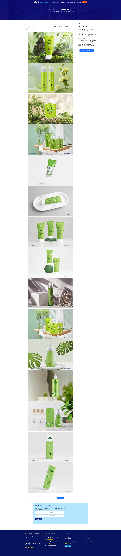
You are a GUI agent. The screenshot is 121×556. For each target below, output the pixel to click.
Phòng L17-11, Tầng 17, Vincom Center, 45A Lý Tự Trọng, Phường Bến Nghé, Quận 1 (51, 541)
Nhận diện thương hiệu (88, 537)
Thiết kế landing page (88, 541)
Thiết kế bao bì (54, 26)
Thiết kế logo (67, 537)
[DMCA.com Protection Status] (68, 543)
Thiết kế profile (87, 538)
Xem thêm (60, 498)
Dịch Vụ (58, 2)
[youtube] (51, 545)
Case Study (78, 2)
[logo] (32, 537)
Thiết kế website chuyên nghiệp (70, 541)
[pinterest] (53, 545)
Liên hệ (85, 2)
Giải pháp (63, 2)
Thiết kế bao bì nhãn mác (57, 11)
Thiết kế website (87, 539)
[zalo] (49, 545)
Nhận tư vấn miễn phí (87, 50)
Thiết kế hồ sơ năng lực (68, 539)
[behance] (55, 545)
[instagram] (47, 545)
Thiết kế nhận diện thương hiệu (63, 26)
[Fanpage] (46, 545)
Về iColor (53, 2)
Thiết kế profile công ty (68, 538)
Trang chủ (49, 11)
